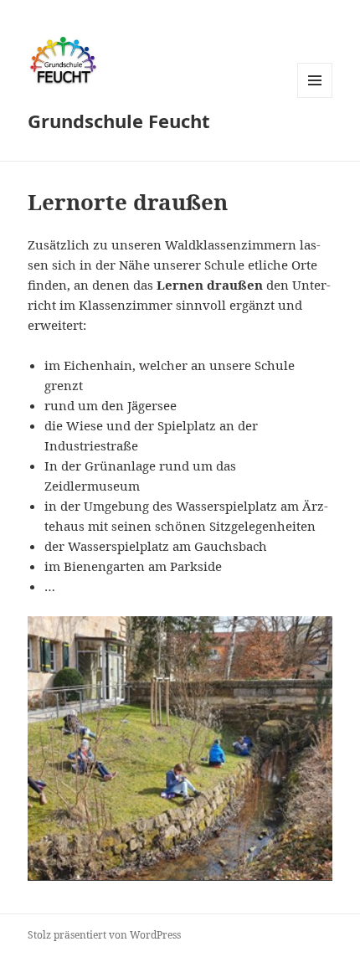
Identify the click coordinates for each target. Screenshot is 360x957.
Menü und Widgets (315, 97)
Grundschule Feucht (119, 120)
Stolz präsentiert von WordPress (104, 935)
